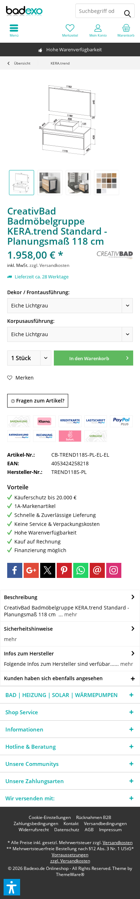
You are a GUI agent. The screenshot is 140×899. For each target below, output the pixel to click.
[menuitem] (126, 30)
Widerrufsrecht (34, 830)
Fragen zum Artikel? (39, 400)
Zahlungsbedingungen (36, 824)
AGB (89, 830)
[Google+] (31, 570)
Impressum (110, 830)
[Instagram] (113, 570)
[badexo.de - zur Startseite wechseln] (35, 11)
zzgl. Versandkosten (49, 265)
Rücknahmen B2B (93, 817)
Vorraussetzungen (70, 855)
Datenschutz (66, 830)
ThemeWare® (70, 874)
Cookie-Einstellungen (50, 817)
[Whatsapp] (80, 570)
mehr (70, 614)
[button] (12, 887)
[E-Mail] (97, 570)
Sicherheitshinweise (28, 628)
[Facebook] (14, 570)
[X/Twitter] (47, 570)
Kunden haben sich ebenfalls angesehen (53, 678)
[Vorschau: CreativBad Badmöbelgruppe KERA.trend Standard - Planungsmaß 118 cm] (21, 182)
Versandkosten (117, 842)
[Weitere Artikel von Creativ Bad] (115, 254)
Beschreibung (20, 597)
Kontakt (71, 824)
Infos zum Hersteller (29, 653)
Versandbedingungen (105, 824)
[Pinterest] (64, 570)
